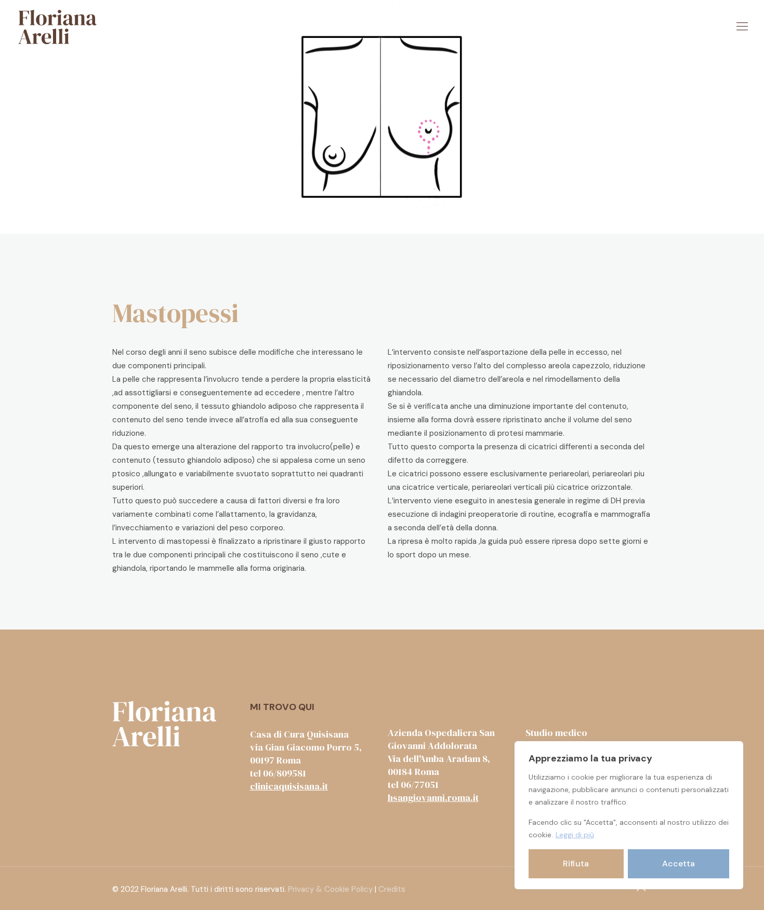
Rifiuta (576, 863)
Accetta (678, 863)
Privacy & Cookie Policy (330, 889)
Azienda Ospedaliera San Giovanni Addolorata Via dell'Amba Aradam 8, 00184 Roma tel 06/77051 (441, 758)
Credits (391, 889)
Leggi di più (575, 834)
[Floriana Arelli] (57, 26)
